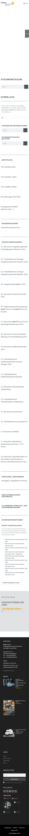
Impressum (22, 827)
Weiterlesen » (19, 687)
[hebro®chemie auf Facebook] (4, 791)
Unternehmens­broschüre (10, 227)
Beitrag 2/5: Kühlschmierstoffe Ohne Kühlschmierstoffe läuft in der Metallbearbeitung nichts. (20, 683)
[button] (19, 3)
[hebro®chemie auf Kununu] (10, 791)
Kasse (5, 763)
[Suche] (26, 87)
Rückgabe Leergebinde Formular (14, 481)
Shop (4, 756)
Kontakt (15, 827)
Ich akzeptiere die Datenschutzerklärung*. (14, 782)
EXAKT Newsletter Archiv (11, 583)
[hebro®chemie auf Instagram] (13, 791)
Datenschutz (14, 830)
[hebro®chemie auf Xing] (7, 791)
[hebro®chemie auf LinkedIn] (16, 791)
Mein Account (7, 758)
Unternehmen (7, 827)
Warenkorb (6, 760)
